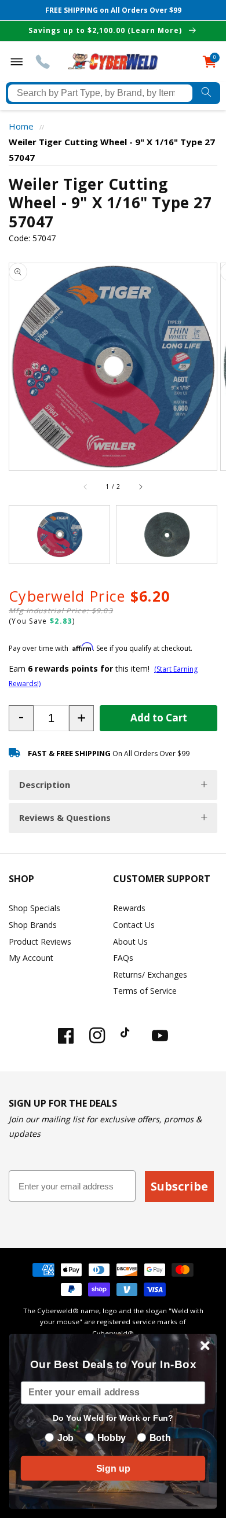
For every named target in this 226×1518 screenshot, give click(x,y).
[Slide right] (140, 486)
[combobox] (100, 93)
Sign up (113, 1468)
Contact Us (134, 924)
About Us (130, 941)
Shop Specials (34, 907)
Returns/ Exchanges (150, 974)
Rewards (129, 907)
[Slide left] (86, 486)
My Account (31, 957)
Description (44, 784)
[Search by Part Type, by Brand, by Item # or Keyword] (206, 93)
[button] (21, 718)
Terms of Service (145, 990)
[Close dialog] (205, 1346)
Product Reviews (40, 941)
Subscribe (179, 1186)
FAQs (123, 957)
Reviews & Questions (65, 817)
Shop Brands (33, 924)
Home (21, 126)
